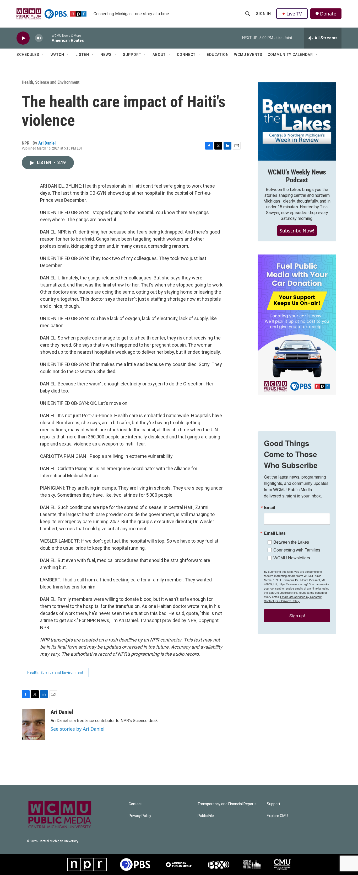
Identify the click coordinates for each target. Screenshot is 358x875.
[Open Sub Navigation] (43, 54)
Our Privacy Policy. (287, 601)
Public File (206, 816)
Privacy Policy (140, 816)
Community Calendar (290, 54)
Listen (82, 54)
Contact (135, 804)
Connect (186, 54)
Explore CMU (277, 816)
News (106, 54)
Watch (57, 54)
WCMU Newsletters (291, 558)
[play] (23, 38)
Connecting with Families (296, 550)
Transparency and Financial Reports (227, 804)
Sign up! (297, 616)
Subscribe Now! (297, 230)
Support (132, 54)
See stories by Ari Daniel (78, 729)
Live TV (294, 13)
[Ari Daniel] (33, 724)
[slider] (47, 38)
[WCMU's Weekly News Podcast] (297, 121)
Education (218, 54)
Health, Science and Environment (50, 82)
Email (269, 507)
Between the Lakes (291, 542)
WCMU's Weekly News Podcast (297, 176)
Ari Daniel (47, 143)
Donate (328, 14)
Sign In (263, 14)
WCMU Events (248, 54)
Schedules (28, 54)
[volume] (38, 38)
